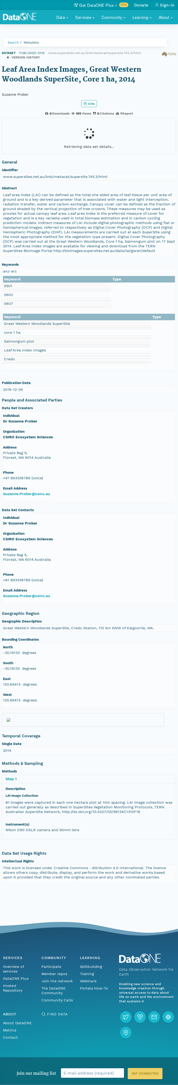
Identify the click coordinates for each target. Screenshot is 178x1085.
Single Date (12, 744)
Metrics (9, 1030)
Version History (26, 57)
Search (13, 42)
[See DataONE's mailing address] (126, 1032)
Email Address (15, 488)
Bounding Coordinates (20, 639)
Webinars (88, 981)
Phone (8, 472)
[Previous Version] (8, 57)
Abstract (9, 188)
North (8, 647)
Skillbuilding (91, 966)
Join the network (57, 981)
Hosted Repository (12, 988)
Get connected (145, 1073)
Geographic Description (22, 621)
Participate (51, 966)
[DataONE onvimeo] (140, 1017)
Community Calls (57, 1000)
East (7, 679)
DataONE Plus (16, 978)
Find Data (57, 1014)
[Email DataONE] (154, 1017)
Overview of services (13, 968)
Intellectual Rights (18, 861)
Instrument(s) (17, 824)
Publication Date (16, 383)
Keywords (10, 264)
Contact (10, 1037)
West (7, 695)
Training (87, 974)
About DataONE (17, 1023)
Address (10, 447)
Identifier (10, 170)
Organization (14, 431)
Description (15, 789)
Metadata (31, 42)
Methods (9, 771)
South (8, 663)
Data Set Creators (17, 408)
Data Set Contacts (18, 510)
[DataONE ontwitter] (126, 1017)
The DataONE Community (53, 990)
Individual (11, 416)
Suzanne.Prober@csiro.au (26, 494)
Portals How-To (94, 988)
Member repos (54, 974)
